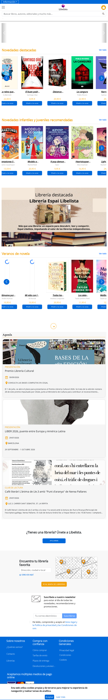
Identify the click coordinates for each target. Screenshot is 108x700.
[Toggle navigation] (3, 7)
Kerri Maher (82, 508)
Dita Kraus (7, 508)
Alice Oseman (82, 164)
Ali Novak (32, 298)
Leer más (60, 697)
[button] (4, 33)
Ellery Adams (32, 508)
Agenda (7, 534)
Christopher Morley (57, 508)
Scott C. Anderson (82, 438)
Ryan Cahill (82, 368)
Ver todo (102, 50)
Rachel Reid (32, 164)
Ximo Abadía (7, 438)
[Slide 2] (55, 40)
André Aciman (7, 298)
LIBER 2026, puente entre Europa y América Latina (35, 630)
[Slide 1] (52, 40)
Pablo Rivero (82, 95)
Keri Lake (7, 368)
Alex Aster (32, 368)
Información (9, 1)
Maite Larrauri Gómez (32, 438)
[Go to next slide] (101, 78)
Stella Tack (57, 368)
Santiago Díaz (32, 95)
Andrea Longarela (57, 298)
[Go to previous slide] (6, 78)
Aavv (57, 164)
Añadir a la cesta (32, 103)
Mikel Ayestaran (57, 438)
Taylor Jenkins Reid (82, 298)
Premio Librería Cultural (19, 570)
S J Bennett (7, 95)
